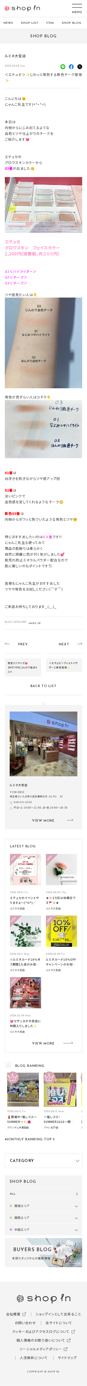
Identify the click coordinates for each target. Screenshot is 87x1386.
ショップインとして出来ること (58, 1314)
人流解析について (34, 1357)
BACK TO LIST (43, 686)
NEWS (8, 23)
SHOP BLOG (71, 23)
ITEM (50, 23)
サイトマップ (67, 1357)
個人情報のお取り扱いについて (40, 1340)
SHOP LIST (29, 23)
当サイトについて (58, 1322)
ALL (13, 1193)
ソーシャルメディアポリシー (41, 1348)
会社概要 (13, 1314)
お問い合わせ (25, 1322)
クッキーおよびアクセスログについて (41, 1331)
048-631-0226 (23, 802)
